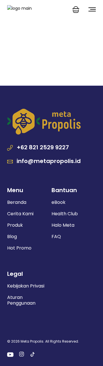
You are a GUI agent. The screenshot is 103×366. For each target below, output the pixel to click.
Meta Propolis (32, 341)
